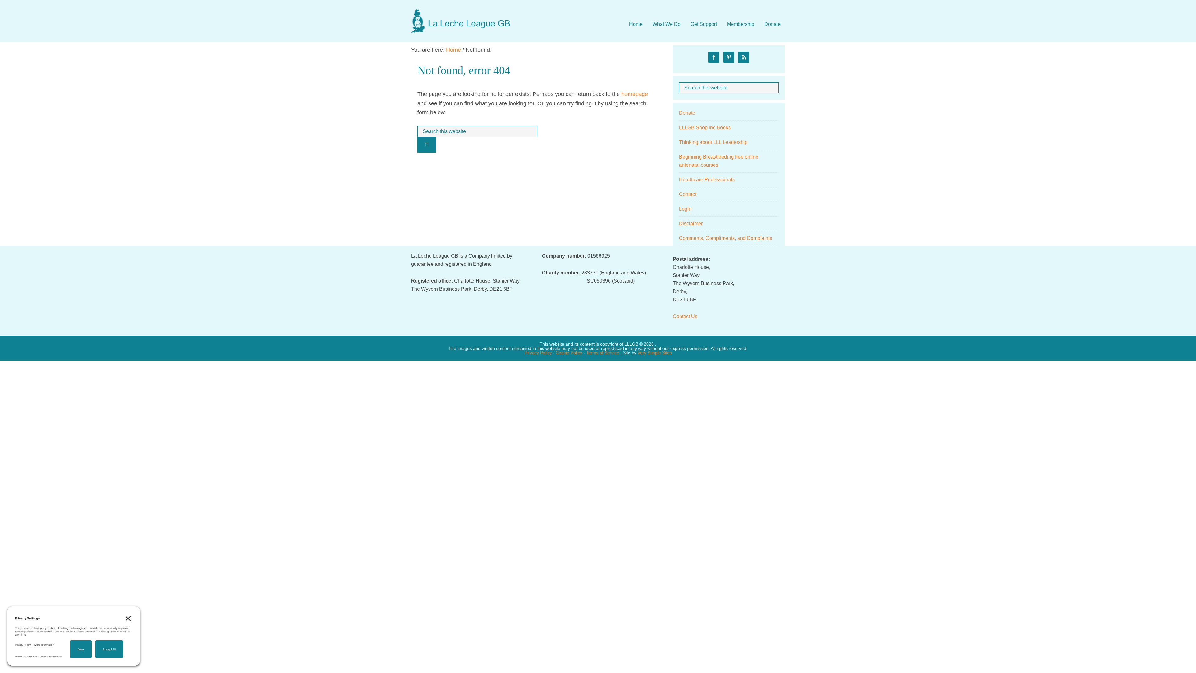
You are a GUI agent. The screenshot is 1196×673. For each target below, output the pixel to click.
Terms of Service (602, 352)
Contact (687, 194)
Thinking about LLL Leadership (713, 142)
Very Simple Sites (655, 352)
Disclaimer (691, 223)
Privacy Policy (538, 352)
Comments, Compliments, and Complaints (725, 238)
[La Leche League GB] (461, 15)
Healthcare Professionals (707, 179)
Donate (687, 113)
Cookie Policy (569, 352)
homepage (634, 94)
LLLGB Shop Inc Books (705, 127)
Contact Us (685, 316)
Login (685, 209)
